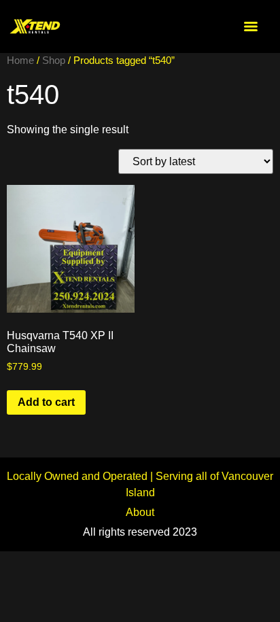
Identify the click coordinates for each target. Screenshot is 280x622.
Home (20, 60)
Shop (53, 60)
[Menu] (251, 26)
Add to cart (46, 402)
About (140, 512)
